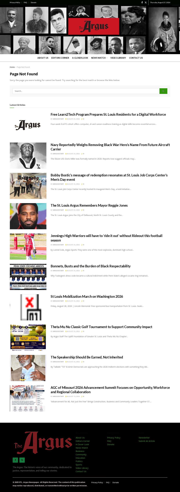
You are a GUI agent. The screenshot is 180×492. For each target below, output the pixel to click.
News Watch (98, 58)
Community (81, 454)
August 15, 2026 (73, 396)
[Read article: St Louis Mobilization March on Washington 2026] (28, 307)
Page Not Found (23, 67)
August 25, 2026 (73, 119)
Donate (33, 2)
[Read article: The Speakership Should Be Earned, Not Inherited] (28, 368)
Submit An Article (147, 441)
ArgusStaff (58, 119)
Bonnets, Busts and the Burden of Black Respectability (91, 266)
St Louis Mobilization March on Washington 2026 (87, 296)
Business (80, 451)
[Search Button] (163, 91)
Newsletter (144, 437)
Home (12, 67)
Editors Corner (60, 58)
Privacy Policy (15, 2)
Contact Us (136, 58)
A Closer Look (80, 58)
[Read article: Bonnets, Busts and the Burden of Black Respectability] (28, 277)
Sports (79, 464)
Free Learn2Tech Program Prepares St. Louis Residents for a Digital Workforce (108, 114)
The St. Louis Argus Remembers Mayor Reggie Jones (89, 205)
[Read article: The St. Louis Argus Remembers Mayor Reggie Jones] (28, 216)
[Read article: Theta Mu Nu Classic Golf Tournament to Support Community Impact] (28, 338)
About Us (42, 58)
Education (80, 457)
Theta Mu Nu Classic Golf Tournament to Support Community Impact (101, 327)
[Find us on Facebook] (142, 2)
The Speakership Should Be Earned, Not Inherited (87, 357)
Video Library (118, 58)
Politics (79, 461)
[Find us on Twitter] (146, 2)
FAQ (25, 2)
